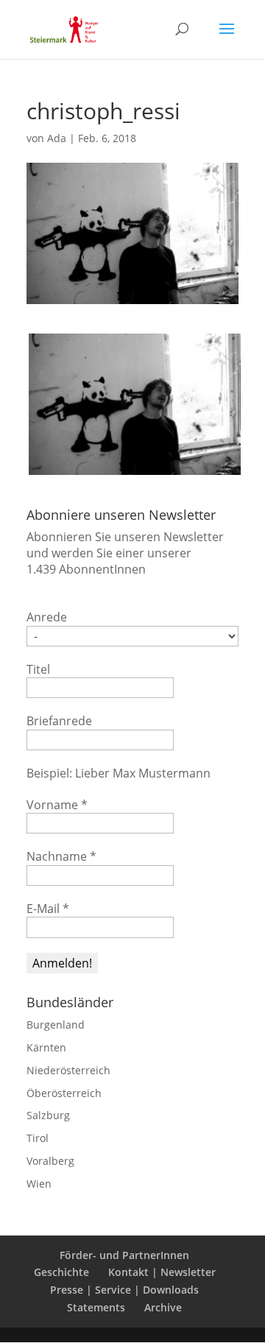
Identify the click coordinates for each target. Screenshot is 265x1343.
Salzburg (48, 1115)
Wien (39, 1184)
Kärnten (46, 1047)
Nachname (61, 856)
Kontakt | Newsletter (162, 1272)
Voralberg (50, 1161)
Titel (38, 669)
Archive (163, 1307)
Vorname (57, 805)
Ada (56, 138)
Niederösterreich (68, 1070)
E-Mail (47, 908)
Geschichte (61, 1272)
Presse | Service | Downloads (124, 1290)
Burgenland (55, 1025)
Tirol (37, 1138)
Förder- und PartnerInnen (124, 1255)
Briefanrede (59, 721)
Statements (96, 1307)
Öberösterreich (64, 1093)
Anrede (46, 617)
